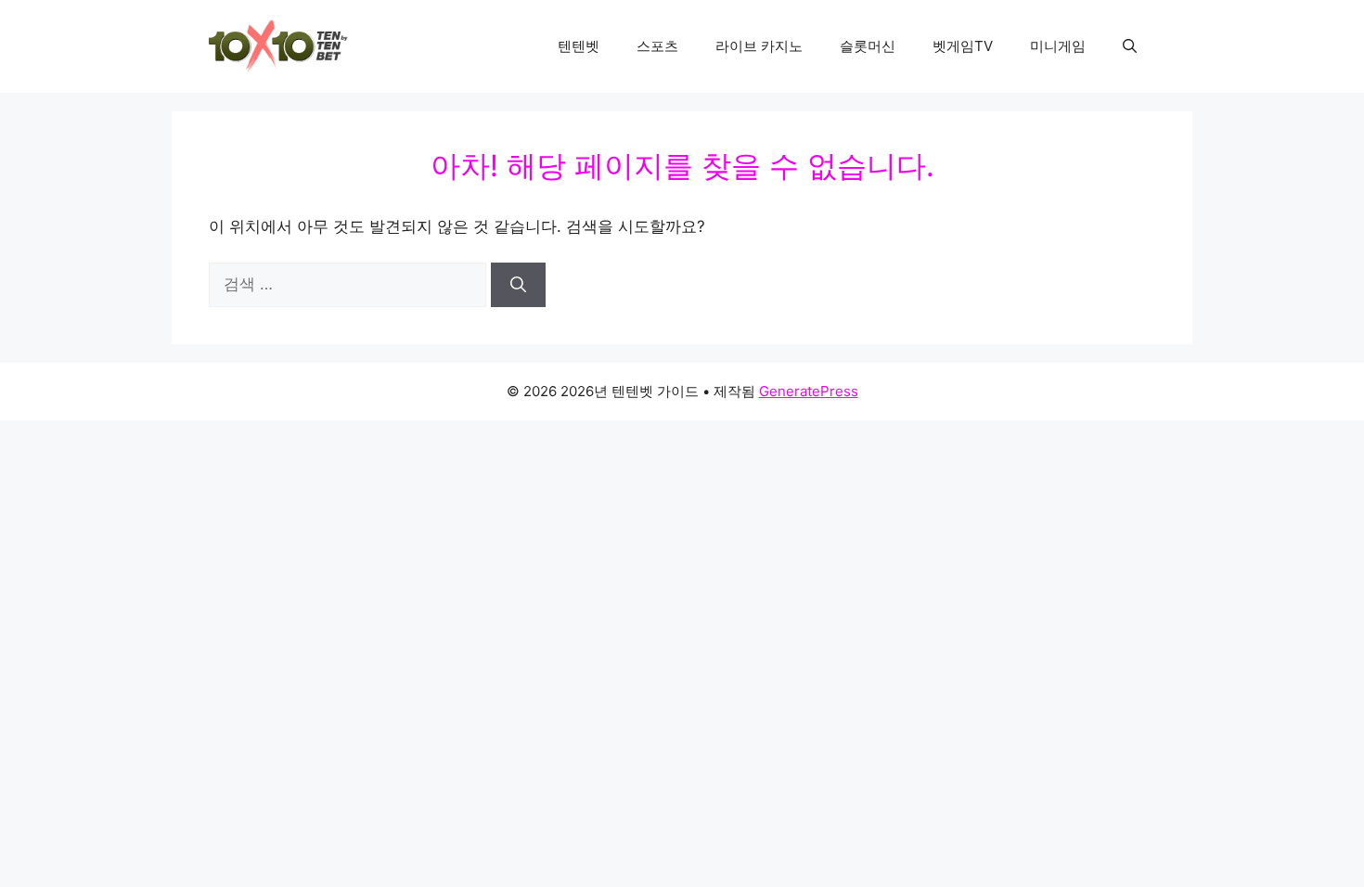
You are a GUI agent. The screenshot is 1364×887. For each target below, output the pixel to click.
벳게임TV (963, 46)
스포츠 (657, 46)
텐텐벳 (578, 46)
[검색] (518, 285)
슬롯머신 (867, 46)
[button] (1129, 46)
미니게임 (1058, 46)
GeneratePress (808, 391)
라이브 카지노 (759, 46)
